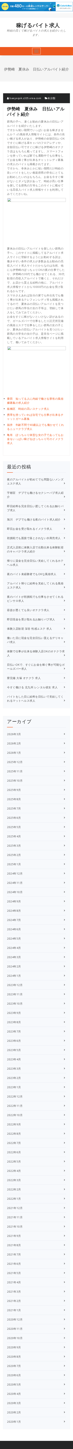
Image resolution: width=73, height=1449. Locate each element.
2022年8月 (14, 1133)
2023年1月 (14, 1087)
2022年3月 (14, 1180)
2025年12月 (15, 762)
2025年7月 (14, 808)
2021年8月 (14, 1245)
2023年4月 (14, 1059)
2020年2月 (14, 1412)
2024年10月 (15, 892)
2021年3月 (14, 1291)
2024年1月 (14, 975)
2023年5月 (14, 1050)
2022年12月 (15, 1096)
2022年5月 (14, 1161)
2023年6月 (14, 1041)
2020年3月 (14, 1403)
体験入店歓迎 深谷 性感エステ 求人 (29, 628)
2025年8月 (14, 799)
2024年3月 (14, 957)
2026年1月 (14, 753)
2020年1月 (14, 1421)
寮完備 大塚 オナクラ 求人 (24, 678)
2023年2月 (14, 1078)
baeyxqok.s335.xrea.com (25, 98)
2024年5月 (14, 938)
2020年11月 (15, 1329)
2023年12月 (15, 985)
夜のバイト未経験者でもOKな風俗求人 (31, 574)
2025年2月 (14, 855)
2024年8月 (14, 910)
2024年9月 (14, 901)
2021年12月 (15, 1208)
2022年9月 (14, 1124)
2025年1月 (14, 864)
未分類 (51, 98)
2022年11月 (15, 1106)
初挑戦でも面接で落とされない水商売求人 (34, 538)
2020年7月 (14, 1366)
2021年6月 (14, 1264)
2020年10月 (15, 1338)
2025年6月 (14, 818)
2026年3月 (14, 734)
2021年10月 (15, 1226)
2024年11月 (15, 883)
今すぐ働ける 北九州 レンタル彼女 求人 (32, 687)
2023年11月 (15, 994)
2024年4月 (14, 948)
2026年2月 (14, 743)
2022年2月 (14, 1189)
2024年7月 (14, 920)
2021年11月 (15, 1217)
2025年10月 (15, 780)
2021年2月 (14, 1301)
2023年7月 (14, 1031)
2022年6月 (14, 1152)
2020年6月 (14, 1375)
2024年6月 (14, 929)
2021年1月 (14, 1310)
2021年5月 (14, 1273)
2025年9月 (14, 790)
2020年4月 (14, 1394)
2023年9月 (14, 1013)
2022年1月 (14, 1198)
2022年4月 (14, 1171)
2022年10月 (15, 1115)
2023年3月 (14, 1068)
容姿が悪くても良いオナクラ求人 (28, 610)
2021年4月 (14, 1282)
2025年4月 (14, 836)
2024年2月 (14, 966)
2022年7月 (14, 1143)
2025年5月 (14, 827)
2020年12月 (15, 1319)
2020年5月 (14, 1384)
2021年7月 (14, 1254)
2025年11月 (15, 771)
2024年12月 (15, 873)
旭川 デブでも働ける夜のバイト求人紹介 (34, 519)
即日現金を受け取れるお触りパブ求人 (31, 619)
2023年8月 (14, 1022)
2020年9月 (14, 1347)
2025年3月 (14, 845)
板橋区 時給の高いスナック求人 (28, 409)
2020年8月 (14, 1356)
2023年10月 (15, 1003)
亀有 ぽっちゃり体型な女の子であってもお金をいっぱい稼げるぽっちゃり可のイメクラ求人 (35, 439)
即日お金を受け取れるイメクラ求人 (29, 529)
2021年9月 (14, 1236)
